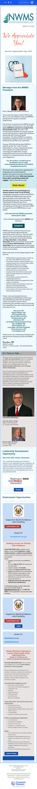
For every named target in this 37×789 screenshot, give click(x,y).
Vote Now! (18, 185)
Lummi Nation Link (12, 526)
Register (18, 489)
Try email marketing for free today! (18, 786)
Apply (19, 626)
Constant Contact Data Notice (22, 775)
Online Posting (11, 753)
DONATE (18, 226)
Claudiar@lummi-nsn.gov (11, 642)
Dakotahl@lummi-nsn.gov (11, 638)
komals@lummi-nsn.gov (18, 537)
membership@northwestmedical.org (20, 777)
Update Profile (10, 775)
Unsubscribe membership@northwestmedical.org (18, 773)
